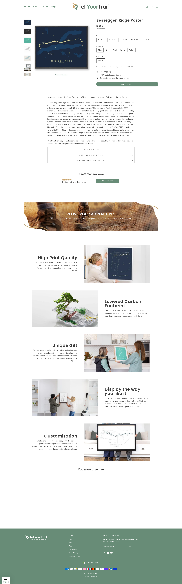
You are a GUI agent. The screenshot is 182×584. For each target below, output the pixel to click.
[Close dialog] (125, 274)
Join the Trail (72, 307)
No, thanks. (72, 313)
